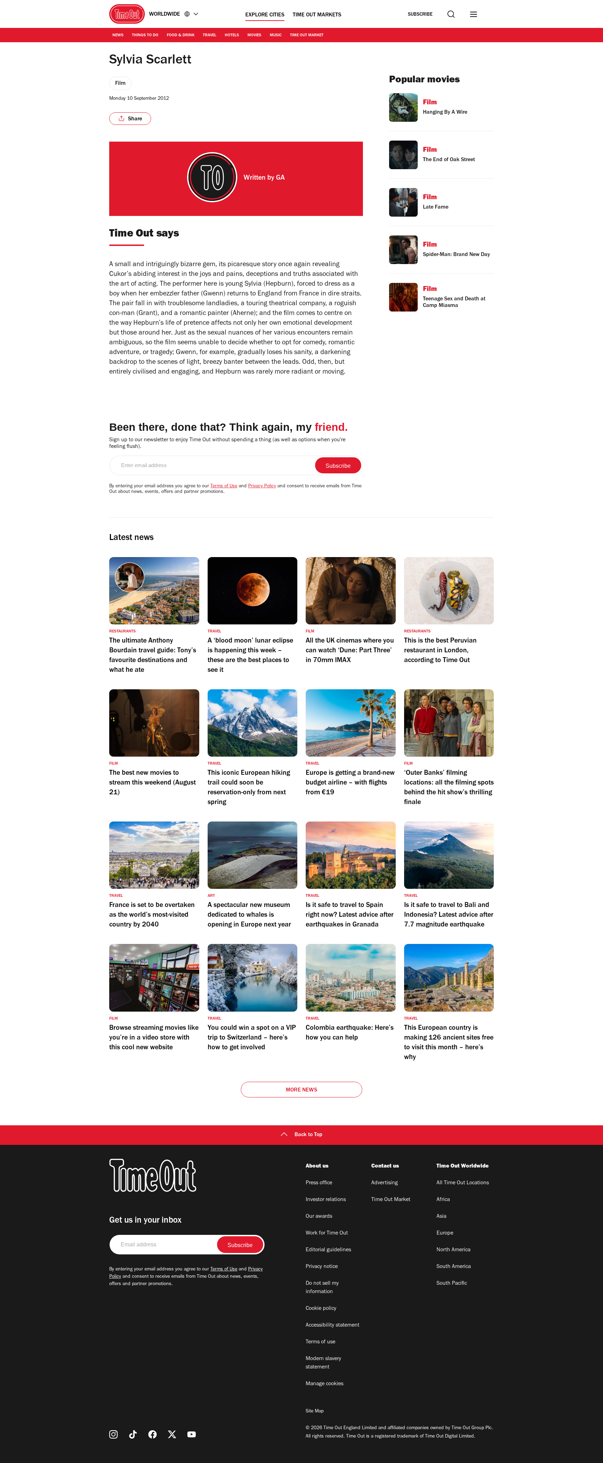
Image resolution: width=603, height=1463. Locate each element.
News (118, 35)
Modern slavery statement (323, 1363)
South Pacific (452, 1283)
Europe (445, 1233)
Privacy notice (322, 1267)
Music (276, 35)
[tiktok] (133, 1434)
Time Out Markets (317, 15)
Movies (254, 35)
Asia (441, 1217)
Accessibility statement (332, 1325)
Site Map (314, 1411)
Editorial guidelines (328, 1250)
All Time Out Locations (463, 1183)
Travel (209, 35)
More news (301, 1090)
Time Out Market (306, 35)
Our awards (319, 1217)
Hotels (232, 35)
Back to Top (308, 1135)
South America (454, 1267)
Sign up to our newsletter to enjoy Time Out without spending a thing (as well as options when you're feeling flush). (227, 443)
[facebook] (152, 1434)
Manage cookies (324, 1384)
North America (453, 1250)
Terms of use (320, 1342)
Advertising (384, 1183)
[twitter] (172, 1434)
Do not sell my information (322, 1288)
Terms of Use (223, 486)
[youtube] (191, 1434)
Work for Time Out (327, 1233)
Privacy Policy (262, 486)
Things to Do (145, 35)
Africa (443, 1200)
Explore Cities (264, 15)
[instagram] (113, 1434)
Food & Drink (180, 35)
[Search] (451, 14)
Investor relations (326, 1200)
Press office (319, 1183)
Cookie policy (321, 1309)
